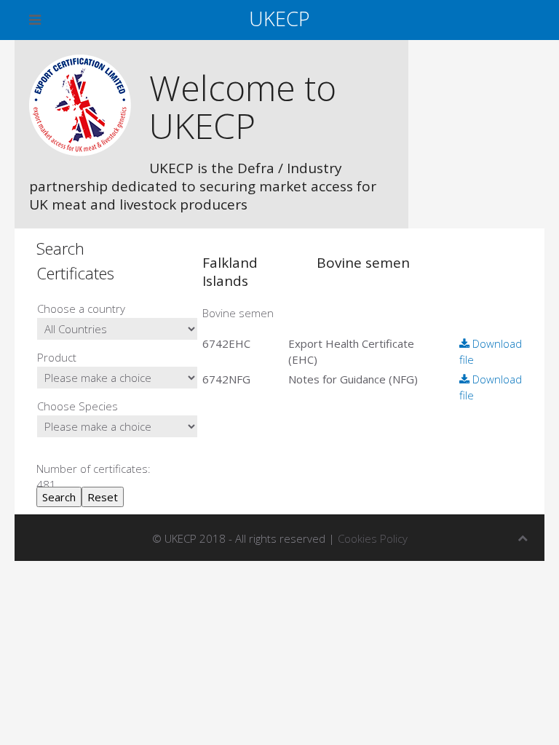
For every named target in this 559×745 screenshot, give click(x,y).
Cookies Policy (373, 538)
